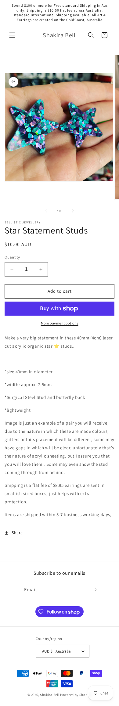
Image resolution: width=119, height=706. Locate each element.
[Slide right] (73, 211)
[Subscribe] (94, 590)
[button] (12, 35)
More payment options (59, 323)
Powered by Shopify (76, 695)
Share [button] (17, 532)
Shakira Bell (49, 695)
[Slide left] (46, 211)
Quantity (12, 257)
